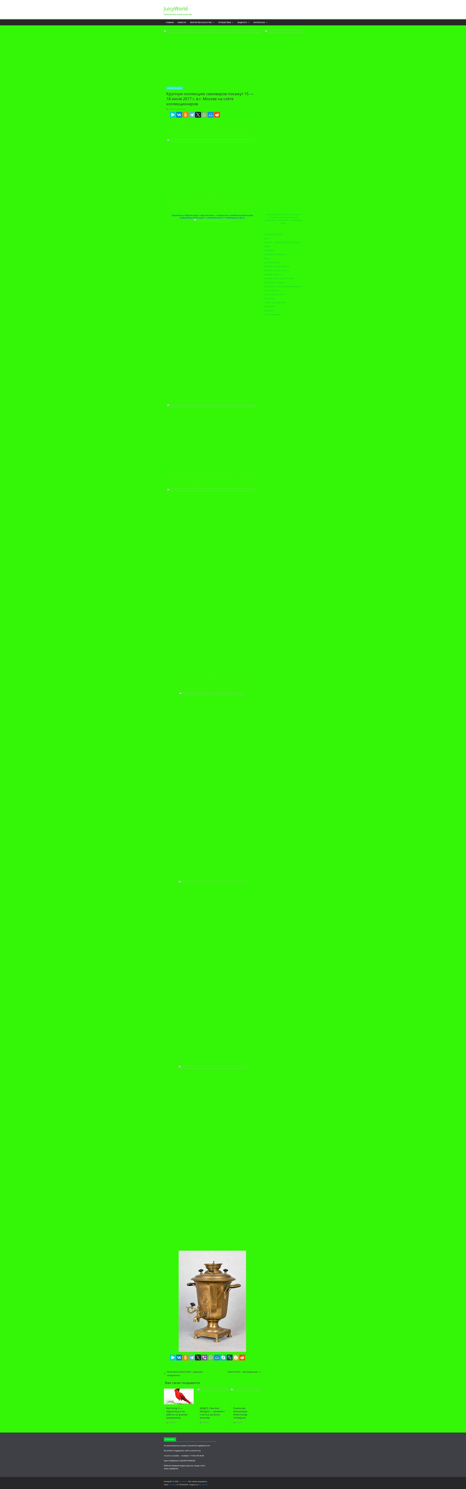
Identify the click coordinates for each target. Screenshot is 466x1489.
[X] (198, 115)
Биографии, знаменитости (275, 254)
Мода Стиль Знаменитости (275, 270)
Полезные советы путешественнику (279, 278)
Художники (268, 310)
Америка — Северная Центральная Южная (282, 242)
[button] (213, 22)
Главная (170, 22)
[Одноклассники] (185, 115)
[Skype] (223, 1357)
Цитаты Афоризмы (272, 314)
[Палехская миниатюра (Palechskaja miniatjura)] (246, 1390)
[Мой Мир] (211, 115)
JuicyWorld (176, 8)
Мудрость (242, 22)
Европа (267, 258)
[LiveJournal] (230, 1357)
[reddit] (217, 115)
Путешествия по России (274, 294)
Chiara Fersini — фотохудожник (243, 1371)
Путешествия (224, 22)
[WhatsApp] (204, 115)
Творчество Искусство (201, 22)
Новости (182, 22)
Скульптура (269, 298)
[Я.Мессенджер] (173, 115)
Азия (266, 238)
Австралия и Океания (273, 234)
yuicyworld (182, 109)
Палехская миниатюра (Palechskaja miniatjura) (240, 1413)
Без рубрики (269, 250)
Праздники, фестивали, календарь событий (282, 286)
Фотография (269, 306)
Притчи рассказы (271, 290)
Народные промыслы (174, 88)
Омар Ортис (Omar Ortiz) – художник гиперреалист (185, 1373)
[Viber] (204, 1357)
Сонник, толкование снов (274, 302)
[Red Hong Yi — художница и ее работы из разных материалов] (179, 1390)
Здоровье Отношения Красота (277, 266)
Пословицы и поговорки (274, 282)
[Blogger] (236, 1357)
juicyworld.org (195, 1450)
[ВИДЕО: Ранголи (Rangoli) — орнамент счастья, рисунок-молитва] (212, 1390)
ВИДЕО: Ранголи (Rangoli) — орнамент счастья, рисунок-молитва (212, 1413)
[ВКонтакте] (179, 115)
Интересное (259, 22)
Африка (267, 246)
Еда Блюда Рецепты (272, 262)
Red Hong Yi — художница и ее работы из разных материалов (176, 1413)
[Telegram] (192, 115)
